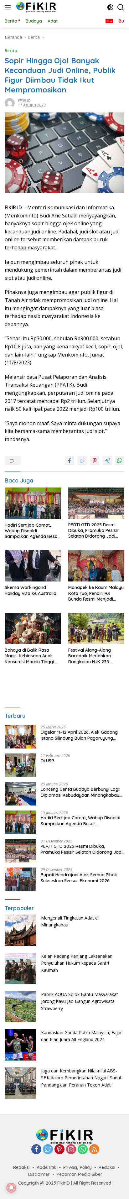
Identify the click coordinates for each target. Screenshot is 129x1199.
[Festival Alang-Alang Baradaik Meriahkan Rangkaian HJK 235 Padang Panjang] (96, 628)
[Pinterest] (59, 1149)
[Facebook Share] (69, 460)
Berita (11, 50)
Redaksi (21, 1167)
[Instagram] (71, 1149)
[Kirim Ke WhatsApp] (119, 460)
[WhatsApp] (83, 1149)
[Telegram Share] (107, 460)
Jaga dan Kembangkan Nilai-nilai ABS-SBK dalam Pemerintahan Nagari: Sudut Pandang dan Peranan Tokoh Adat (81, 1078)
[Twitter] (48, 1149)
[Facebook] (36, 1149)
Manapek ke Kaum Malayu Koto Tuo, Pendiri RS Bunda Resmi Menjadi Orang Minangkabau (96, 593)
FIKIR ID (24, 100)
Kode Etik (46, 1167)
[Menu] (9, 7)
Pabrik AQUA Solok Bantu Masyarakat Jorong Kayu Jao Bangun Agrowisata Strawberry (79, 1001)
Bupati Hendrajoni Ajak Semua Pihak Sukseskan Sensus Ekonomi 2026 (79, 877)
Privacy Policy (77, 1167)
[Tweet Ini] (82, 460)
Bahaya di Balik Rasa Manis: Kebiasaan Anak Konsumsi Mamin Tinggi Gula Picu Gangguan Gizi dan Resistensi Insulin (30, 656)
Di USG (47, 761)
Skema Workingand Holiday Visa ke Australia (30, 590)
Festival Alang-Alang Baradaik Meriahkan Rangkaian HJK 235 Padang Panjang (89, 656)
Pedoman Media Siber (79, 1174)
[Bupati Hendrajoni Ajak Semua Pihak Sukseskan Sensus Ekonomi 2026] (20, 879)
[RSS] (94, 1149)
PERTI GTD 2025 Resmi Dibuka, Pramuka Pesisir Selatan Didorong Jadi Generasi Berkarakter (93, 530)
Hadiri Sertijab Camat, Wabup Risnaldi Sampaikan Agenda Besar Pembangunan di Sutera (32, 531)
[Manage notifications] (11, 1188)
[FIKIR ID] (35, 7)
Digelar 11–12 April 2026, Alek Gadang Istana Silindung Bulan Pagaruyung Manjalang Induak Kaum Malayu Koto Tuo (80, 735)
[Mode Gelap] (110, 7)
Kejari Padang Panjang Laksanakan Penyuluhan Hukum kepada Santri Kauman (76, 963)
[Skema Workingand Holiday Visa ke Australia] (33, 565)
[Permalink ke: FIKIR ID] (10, 102)
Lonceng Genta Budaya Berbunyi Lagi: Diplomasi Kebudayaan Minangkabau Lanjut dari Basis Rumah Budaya (80, 792)
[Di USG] (20, 765)
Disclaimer (39, 1174)
